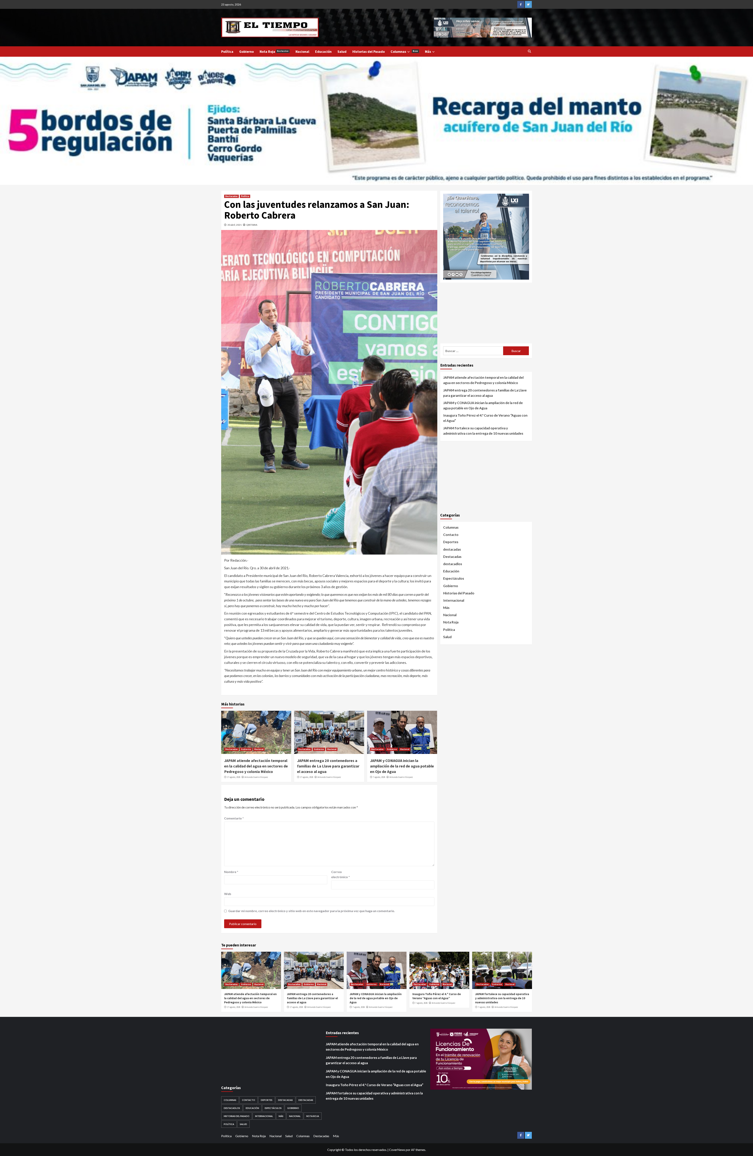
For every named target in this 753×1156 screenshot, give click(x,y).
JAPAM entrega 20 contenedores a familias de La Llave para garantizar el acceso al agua (328, 766)
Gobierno (246, 51)
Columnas (404, 51)
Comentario (234, 818)
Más (428, 51)
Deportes (450, 542)
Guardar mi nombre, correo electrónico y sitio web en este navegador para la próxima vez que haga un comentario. (311, 911)
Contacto (450, 535)
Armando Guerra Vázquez (256, 777)
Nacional (302, 51)
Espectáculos (453, 578)
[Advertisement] (486, 313)
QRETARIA (251, 224)
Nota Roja (274, 51)
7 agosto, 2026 (379, 777)
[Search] (529, 51)
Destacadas (231, 196)
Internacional (453, 600)
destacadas (452, 549)
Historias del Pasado (368, 51)
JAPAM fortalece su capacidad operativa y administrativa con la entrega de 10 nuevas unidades (483, 430)
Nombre (231, 872)
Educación (323, 51)
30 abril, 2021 (234, 224)
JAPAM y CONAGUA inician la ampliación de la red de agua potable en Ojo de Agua (402, 766)
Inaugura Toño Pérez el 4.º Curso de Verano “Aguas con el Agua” (485, 418)
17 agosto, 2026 (233, 777)
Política (227, 51)
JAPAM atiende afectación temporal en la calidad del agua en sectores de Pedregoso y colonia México (256, 766)
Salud (341, 51)
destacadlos (452, 564)
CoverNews (397, 1149)
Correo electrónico (340, 874)
